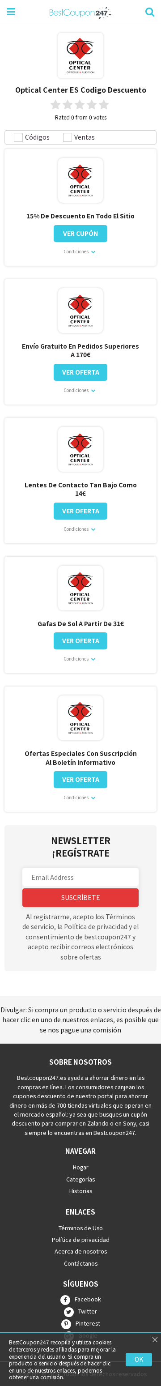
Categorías (80, 1178)
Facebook (88, 1299)
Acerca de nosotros (81, 1251)
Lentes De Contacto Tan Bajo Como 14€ (81, 489)
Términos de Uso (81, 1227)
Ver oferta (80, 371)
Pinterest (88, 1323)
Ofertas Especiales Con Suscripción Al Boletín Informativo (81, 758)
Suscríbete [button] (80, 897)
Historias (80, 1190)
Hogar (81, 1167)
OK (139, 1359)
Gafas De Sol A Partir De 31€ (81, 623)
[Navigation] (11, 11)
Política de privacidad (81, 1239)
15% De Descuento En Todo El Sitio (80, 216)
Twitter (87, 1311)
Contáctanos (80, 1262)
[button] (80, 877)
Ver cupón (80, 233)
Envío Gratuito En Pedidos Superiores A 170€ (80, 350)
